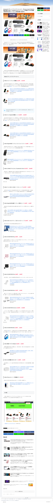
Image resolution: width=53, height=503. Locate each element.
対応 (6, 120)
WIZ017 (10, 86)
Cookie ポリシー (17, 500)
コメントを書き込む (19, 491)
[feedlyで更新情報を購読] (40, 10)
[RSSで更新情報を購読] (47, 10)
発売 (9, 190)
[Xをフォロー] (40, 8)
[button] (31, 35)
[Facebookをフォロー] (47, 8)
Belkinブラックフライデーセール (10, 423)
